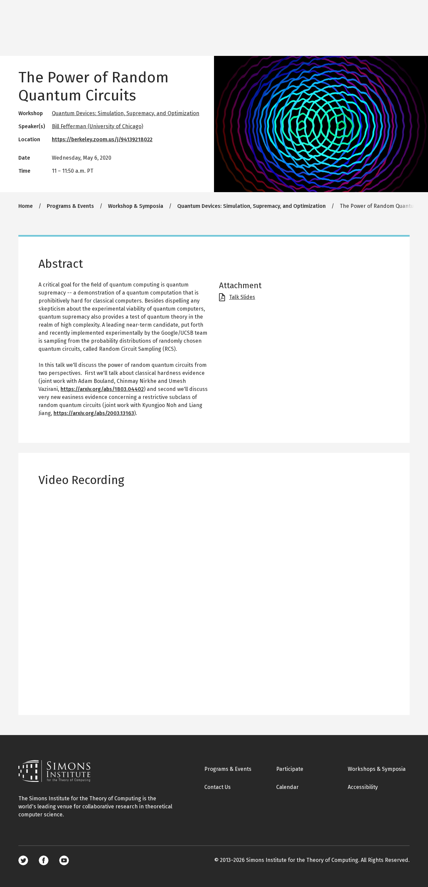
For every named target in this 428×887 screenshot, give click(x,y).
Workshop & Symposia (135, 206)
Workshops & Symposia (377, 769)
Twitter (23, 860)
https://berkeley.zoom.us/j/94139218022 (102, 139)
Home (25, 206)
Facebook (43, 860)
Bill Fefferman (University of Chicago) (97, 126)
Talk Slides (242, 297)
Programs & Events (70, 206)
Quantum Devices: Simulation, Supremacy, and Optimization (125, 113)
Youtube (64, 860)
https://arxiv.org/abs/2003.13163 (94, 413)
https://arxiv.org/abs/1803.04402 (102, 389)
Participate (289, 769)
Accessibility (363, 787)
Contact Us (217, 787)
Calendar (287, 787)
